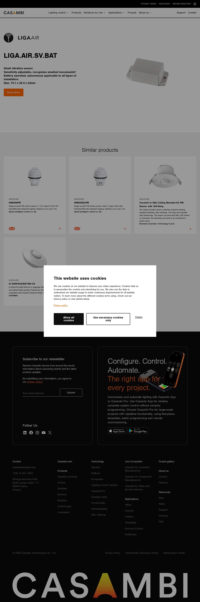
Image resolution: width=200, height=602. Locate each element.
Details (138, 317)
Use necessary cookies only (108, 319)
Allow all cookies (68, 319)
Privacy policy (61, 305)
